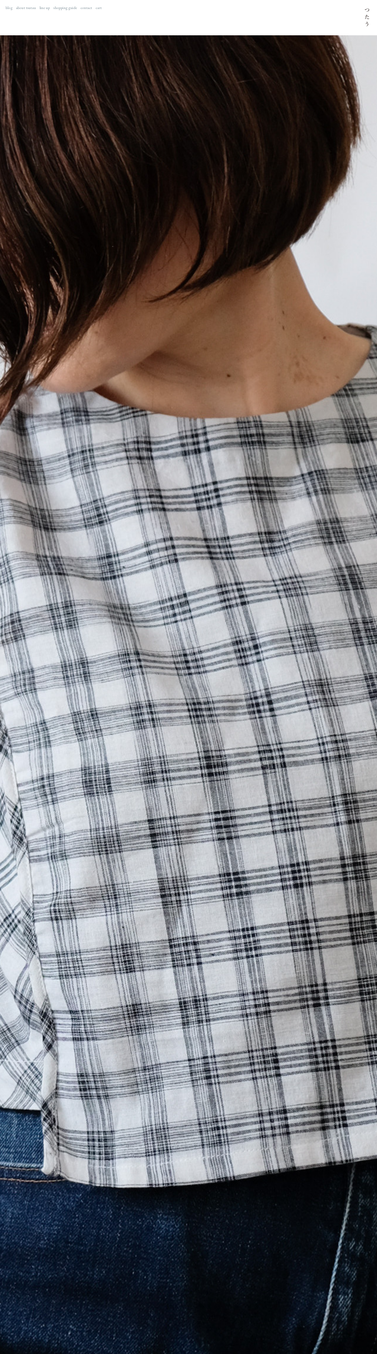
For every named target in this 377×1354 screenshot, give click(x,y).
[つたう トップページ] (367, 18)
